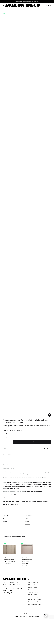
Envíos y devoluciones (33, 580)
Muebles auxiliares (32, 594)
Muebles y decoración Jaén (34, 599)
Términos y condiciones (33, 582)
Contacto (30, 589)
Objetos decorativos (33, 592)
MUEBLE (14, 456)
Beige (26, 527)
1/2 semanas (27, 524)
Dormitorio (27, 521)
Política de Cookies (32, 587)
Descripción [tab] (6, 464)
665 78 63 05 (16, 584)
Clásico (26, 518)
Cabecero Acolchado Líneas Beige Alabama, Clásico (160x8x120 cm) (9, 559)
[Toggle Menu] (3, 5)
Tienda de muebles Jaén (33, 602)
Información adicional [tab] (9, 468)
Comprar (32, 441)
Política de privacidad (33, 584)
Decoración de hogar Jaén (34, 604)
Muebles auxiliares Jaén (33, 597)
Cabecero (10, 456)
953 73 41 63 (8, 584)
